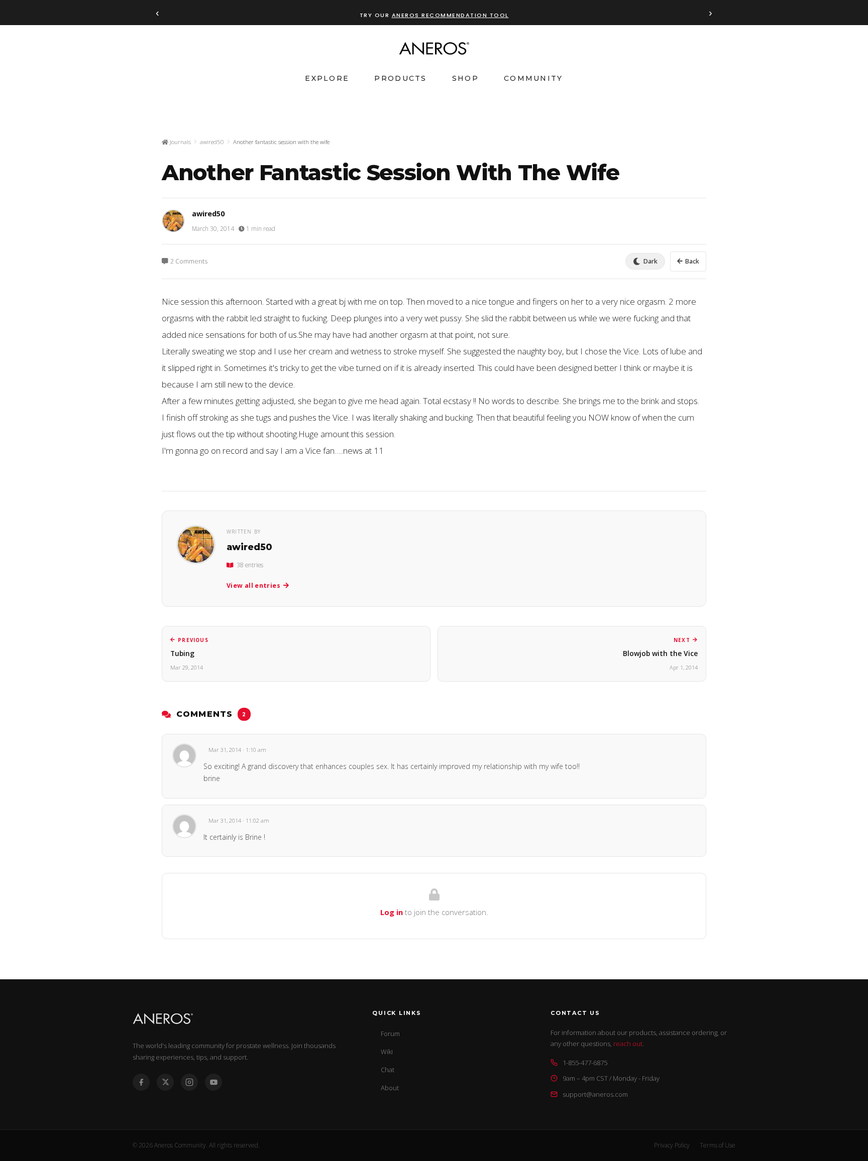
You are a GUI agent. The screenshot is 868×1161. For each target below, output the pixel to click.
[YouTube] (213, 1082)
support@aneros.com (595, 1094)
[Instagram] (189, 1082)
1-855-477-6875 (585, 1062)
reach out (627, 1043)
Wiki (387, 1051)
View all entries (253, 585)
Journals (179, 142)
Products (400, 78)
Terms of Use (717, 1145)
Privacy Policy (672, 1145)
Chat (387, 1069)
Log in (391, 912)
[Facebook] (141, 1082)
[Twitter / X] (165, 1082)
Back (692, 261)
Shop (465, 78)
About (390, 1087)
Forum (390, 1033)
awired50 (212, 142)
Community (533, 78)
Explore (327, 78)
